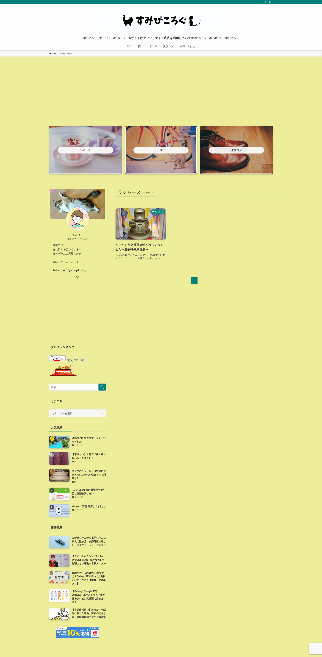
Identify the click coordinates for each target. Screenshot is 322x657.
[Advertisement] (161, 96)
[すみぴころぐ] (161, 20)
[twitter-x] (265, 2)
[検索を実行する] (102, 387)
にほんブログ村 (75, 360)
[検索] (270, 2)
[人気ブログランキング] (63, 375)
